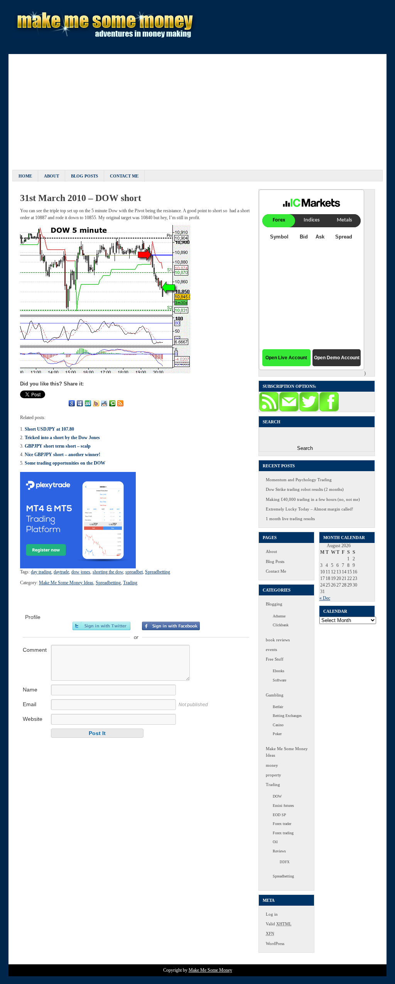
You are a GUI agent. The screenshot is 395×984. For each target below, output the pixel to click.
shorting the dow (108, 572)
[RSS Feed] (120, 403)
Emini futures (283, 805)
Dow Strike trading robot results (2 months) (305, 489)
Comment (35, 650)
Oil (275, 842)
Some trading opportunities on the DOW (65, 463)
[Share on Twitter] (31, 403)
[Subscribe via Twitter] (309, 410)
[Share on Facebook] (23, 403)
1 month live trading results (290, 518)
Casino (278, 725)
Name (30, 689)
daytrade (61, 572)
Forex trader (282, 824)
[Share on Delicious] (55, 403)
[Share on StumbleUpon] (88, 403)
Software (279, 680)
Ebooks (278, 671)
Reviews (279, 851)
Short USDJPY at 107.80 (49, 429)
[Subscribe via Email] (289, 410)
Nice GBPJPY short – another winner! (62, 454)
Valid (279, 923)
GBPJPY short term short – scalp (58, 446)
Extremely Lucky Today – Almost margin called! (309, 509)
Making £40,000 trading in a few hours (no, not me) (313, 499)
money (272, 765)
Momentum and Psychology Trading (299, 479)
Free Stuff (275, 659)
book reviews (278, 639)
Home (25, 176)
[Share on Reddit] (104, 403)
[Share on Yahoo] (96, 403)
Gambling (275, 695)
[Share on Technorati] (112, 403)
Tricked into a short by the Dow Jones (62, 437)
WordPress (275, 943)
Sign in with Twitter (101, 626)
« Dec (324, 598)
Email (29, 704)
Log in (272, 914)
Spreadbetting (157, 572)
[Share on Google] (72, 403)
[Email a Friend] (39, 403)
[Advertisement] (197, 108)
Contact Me (124, 176)
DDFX (285, 862)
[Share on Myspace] (80, 403)
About (51, 176)
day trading (41, 572)
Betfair (278, 707)
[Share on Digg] (64, 403)
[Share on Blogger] (47, 403)
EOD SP (279, 815)
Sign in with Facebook (171, 626)
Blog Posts (84, 176)
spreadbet (134, 572)
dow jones (80, 572)
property (273, 775)
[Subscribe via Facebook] (329, 410)
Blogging (274, 604)
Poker (277, 734)
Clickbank (281, 625)
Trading (130, 582)
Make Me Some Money (210, 970)
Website (32, 719)
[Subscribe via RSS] (269, 410)
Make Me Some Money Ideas (66, 582)
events (271, 649)
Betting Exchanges (287, 715)
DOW (277, 796)
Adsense (279, 616)
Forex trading (283, 833)
